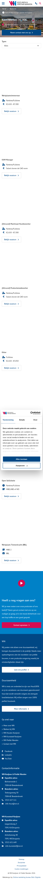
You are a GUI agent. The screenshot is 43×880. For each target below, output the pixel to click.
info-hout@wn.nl (12, 804)
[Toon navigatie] (3, 3)
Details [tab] (22, 420)
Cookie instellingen (21, 869)
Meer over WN (8, 725)
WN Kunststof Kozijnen (12, 736)
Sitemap (21, 859)
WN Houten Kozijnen (11, 733)
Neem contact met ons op (20, 32)
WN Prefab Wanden (10, 740)
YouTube (8, 758)
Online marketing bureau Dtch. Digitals (27, 877)
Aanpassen (20, 466)
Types (4, 41)
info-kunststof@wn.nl (14, 846)
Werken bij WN (9, 729)
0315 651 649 (11, 842)
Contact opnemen (21, 625)
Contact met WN (9, 744)
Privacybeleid (21, 866)
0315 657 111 (10, 800)
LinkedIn (8, 755)
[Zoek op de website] (40, 3)
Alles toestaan (21, 459)
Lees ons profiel (20, 670)
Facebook (8, 751)
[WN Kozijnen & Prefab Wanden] (20, 3)
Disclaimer (21, 862)
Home (4, 9)
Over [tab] (35, 420)
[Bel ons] (36, 3)
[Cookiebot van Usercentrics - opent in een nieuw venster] (30, 413)
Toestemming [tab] (8, 420)
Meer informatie (20, 709)
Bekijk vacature (10, 111)
